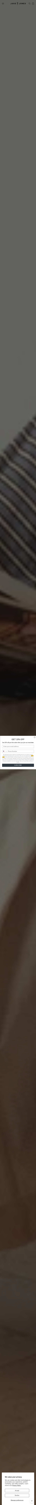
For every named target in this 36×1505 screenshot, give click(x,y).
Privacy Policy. (16, 1485)
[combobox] (4, 751)
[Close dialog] (34, 737)
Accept (17, 1490)
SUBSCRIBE (18, 765)
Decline (17, 1495)
